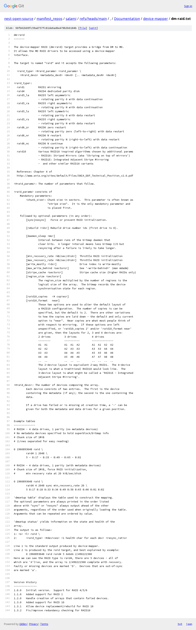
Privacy (33, 624)
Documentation (127, 18)
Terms (44, 624)
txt (180, 624)
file (83, 28)
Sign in (188, 6)
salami (71, 18)
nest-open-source (18, 18)
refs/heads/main (93, 18)
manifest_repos (49, 18)
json (189, 624)
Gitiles (23, 624)
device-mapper (155, 18)
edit (93, 28)
